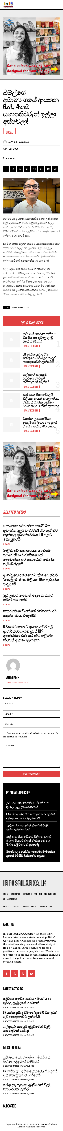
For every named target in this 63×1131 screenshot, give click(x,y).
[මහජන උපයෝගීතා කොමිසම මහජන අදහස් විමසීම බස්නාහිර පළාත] (11, 424)
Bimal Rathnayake (20, 307)
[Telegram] (48, 169)
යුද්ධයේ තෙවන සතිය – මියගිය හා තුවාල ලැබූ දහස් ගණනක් (39, 337)
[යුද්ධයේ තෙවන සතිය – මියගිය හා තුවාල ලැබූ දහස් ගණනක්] (11, 339)
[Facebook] (6, 169)
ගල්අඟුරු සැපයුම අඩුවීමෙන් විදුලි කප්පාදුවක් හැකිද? (36, 378)
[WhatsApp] (20, 169)
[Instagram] (14, 973)
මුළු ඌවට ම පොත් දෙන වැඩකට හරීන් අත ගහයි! (28, 597)
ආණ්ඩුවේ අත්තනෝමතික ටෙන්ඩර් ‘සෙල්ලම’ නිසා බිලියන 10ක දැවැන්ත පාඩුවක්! (31, 579)
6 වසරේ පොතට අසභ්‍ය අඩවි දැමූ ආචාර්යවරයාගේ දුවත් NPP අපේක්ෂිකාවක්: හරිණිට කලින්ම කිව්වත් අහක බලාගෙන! (28, 633)
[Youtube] (31, 973)
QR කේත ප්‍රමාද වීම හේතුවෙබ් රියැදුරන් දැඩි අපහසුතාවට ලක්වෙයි (39, 358)
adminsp (24, 142)
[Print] (41, 169)
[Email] (34, 169)
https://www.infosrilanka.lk (17, 683)
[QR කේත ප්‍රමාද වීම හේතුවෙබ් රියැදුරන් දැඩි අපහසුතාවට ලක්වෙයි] (11, 360)
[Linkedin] (27, 169)
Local (6, 544)
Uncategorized (31, 346)
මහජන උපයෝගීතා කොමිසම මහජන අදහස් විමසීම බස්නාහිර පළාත (40, 422)
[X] (13, 169)
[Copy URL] (55, 169)
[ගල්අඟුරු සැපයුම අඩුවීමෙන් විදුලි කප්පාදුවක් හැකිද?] (11, 380)
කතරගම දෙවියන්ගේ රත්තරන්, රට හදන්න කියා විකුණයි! (30, 613)
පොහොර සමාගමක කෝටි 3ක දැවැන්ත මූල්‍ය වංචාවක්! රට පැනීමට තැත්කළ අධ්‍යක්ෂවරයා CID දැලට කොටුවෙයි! (30, 532)
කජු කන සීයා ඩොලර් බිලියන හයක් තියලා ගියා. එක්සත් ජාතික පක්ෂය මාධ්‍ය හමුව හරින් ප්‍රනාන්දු (41, 400)
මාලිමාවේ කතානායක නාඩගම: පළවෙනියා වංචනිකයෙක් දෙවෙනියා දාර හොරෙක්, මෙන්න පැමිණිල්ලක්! (29, 557)
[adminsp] (5, 142)
